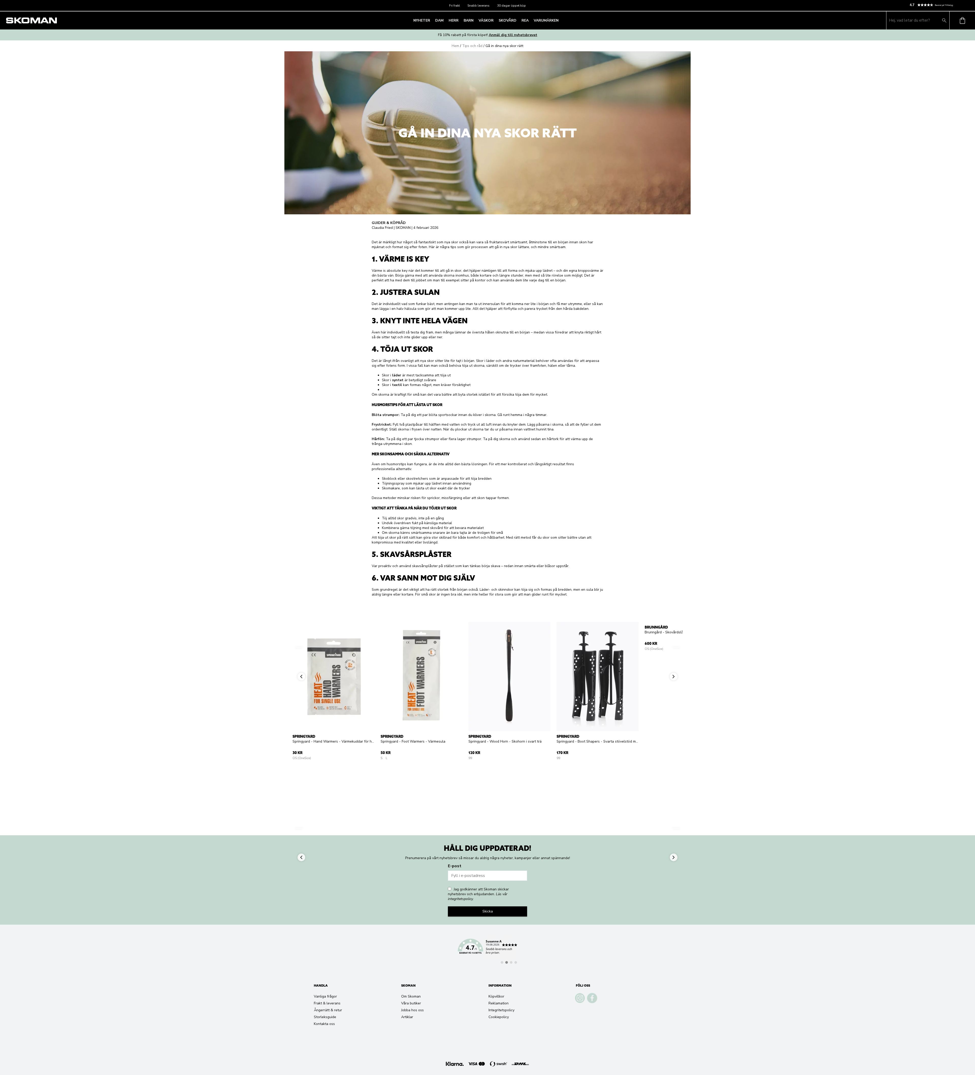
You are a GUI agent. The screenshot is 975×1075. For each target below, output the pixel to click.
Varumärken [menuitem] (546, 20)
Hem (455, 45)
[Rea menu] (530, 20)
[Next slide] (676, 647)
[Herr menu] (460, 20)
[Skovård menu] (517, 20)
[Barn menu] (475, 20)
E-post (454, 866)
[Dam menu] (445, 20)
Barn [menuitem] (469, 20)
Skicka (487, 911)
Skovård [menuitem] (507, 20)
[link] (487, 949)
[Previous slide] (299, 647)
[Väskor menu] (495, 20)
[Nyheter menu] (431, 20)
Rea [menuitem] (525, 20)
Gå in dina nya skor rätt (504, 45)
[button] (940, 5)
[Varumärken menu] (560, 20)
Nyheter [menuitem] (421, 20)
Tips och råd (472, 45)
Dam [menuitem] (439, 20)
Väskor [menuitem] (486, 20)
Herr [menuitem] (454, 20)
